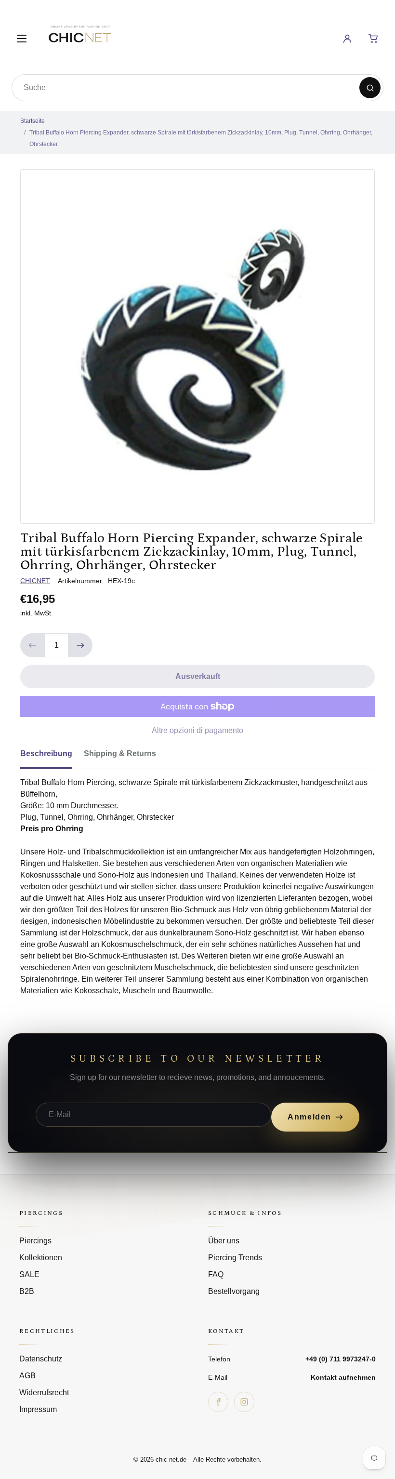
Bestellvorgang (234, 1291)
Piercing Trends (235, 1257)
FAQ (216, 1274)
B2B (26, 1291)
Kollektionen (40, 1257)
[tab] (52, 756)
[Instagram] (244, 1402)
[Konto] (347, 38)
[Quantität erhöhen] (80, 645)
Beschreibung (46, 753)
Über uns (223, 1241)
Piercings (35, 1241)
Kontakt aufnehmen (343, 1377)
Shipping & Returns (120, 753)
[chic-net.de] (79, 37)
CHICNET (35, 581)
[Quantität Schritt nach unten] (32, 645)
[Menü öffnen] (22, 38)
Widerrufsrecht (44, 1392)
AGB (27, 1376)
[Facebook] (218, 1402)
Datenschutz (40, 1359)
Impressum (38, 1409)
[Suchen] (370, 87)
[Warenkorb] (373, 38)
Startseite (32, 121)
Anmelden (309, 1117)
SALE (29, 1274)
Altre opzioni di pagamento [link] (197, 730)
